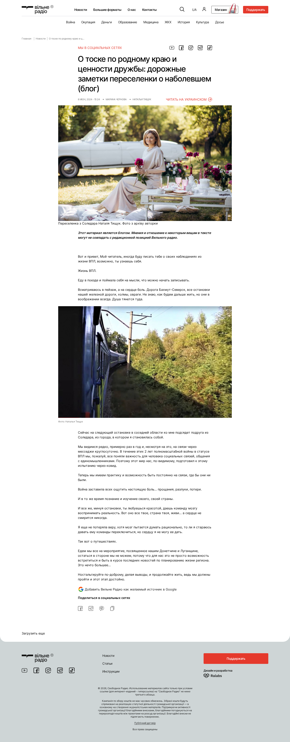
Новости (80, 10)
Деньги (106, 22)
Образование (127, 22)
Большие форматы (107, 10)
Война (70, 22)
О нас (132, 10)
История (184, 22)
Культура (202, 22)
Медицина (150, 22)
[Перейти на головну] (37, 656)
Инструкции (111, 671)
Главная (26, 38)
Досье (219, 22)
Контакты (149, 10)
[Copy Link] (112, 608)
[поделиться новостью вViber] (101, 608)
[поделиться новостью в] (171, 47)
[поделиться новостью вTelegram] (90, 608)
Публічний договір (145, 722)
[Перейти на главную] (37, 9)
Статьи (107, 663)
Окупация (88, 22)
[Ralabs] (217, 675)
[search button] (182, 9)
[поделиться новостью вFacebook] (80, 608)
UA (194, 10)
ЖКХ (168, 22)
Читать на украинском (186, 99)
